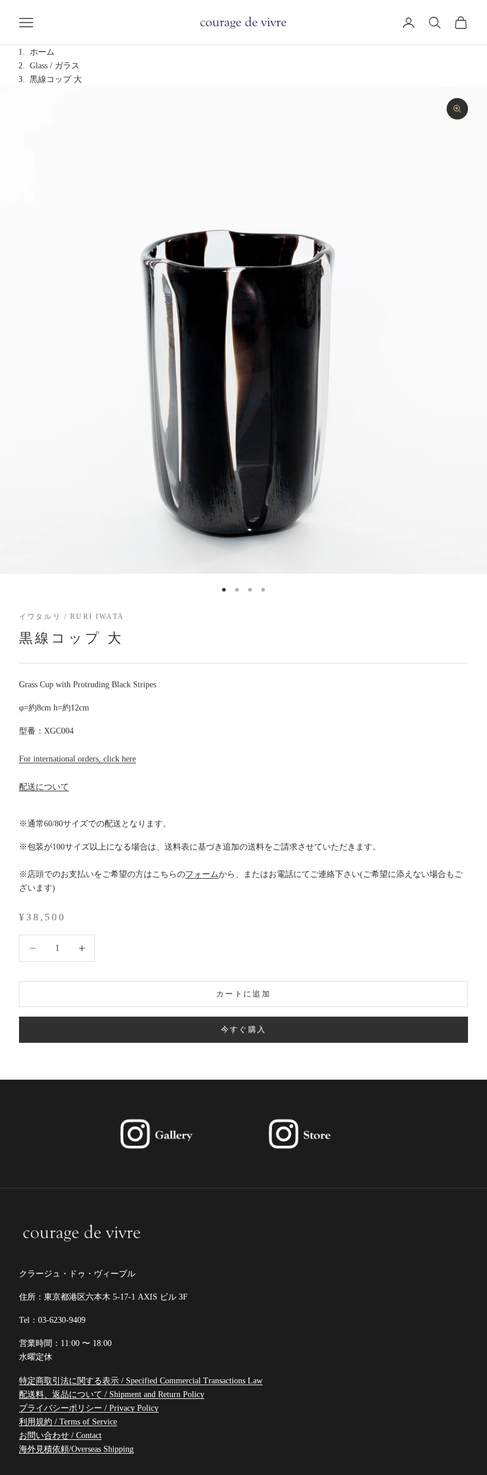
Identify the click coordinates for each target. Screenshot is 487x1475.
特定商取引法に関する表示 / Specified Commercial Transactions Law (141, 1380)
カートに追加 (243, 993)
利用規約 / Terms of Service (68, 1421)
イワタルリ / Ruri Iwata (71, 616)
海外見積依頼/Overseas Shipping (76, 1449)
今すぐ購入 (244, 1029)
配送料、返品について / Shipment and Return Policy (111, 1394)
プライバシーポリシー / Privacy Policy (89, 1408)
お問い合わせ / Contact (60, 1435)
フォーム (202, 874)
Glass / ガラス (55, 65)
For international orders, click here (77, 758)
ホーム (42, 52)
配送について (44, 786)
